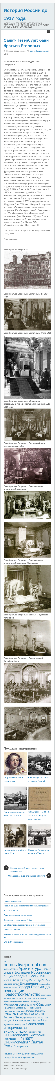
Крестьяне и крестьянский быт (18, 920)
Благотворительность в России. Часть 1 (14, 814)
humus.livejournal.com (40, 51)
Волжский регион (10, 988)
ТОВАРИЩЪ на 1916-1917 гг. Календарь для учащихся (39, 815)
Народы (7, 1057)
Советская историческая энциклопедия (24, 1027)
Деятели (26, 1054)
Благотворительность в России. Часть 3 (39, 779)
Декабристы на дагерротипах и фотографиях (24, 925)
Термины (8, 1054)
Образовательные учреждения (18, 915)
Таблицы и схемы (12, 930)
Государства (37, 1054)
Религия (30, 1011)
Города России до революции (27, 989)
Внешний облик (44, 984)
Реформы (40, 1011)
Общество (43, 1004)
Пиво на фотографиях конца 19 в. (15, 852)
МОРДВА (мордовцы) (13, 942)
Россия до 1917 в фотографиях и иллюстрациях (26, 906)
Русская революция (31, 1017)
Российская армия (31, 1014)
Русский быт (40, 1020)
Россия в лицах (11, 910)
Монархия (11, 1004)
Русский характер (12, 1024)
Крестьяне (13, 1001)
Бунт (48, 980)
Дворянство (46, 995)
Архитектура (29, 968)
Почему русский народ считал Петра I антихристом (25, 869)
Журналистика (9, 998)
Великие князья (11, 984)
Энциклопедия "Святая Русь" (23, 1044)
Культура (35, 1001)
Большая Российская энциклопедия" (27, 974)
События (17, 1054)
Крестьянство (24, 1001)
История (31, 998)
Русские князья (22, 1020)
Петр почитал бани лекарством (13, 779)
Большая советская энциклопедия (24, 978)
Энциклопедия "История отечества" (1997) (24, 1037)
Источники (17, 1057)
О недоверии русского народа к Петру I (29, 875)
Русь (24, 1025)
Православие (35, 1008)
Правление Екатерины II (16, 1008)
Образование (27, 1004)
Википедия (29, 983)
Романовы (11, 1014)
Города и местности (13, 901)
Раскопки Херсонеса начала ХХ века (38, 852)
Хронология (28, 1057)
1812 (6, 961)
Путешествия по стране (15, 1011)
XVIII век (7, 969)
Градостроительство (22, 994)
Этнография (21, 1046)
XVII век (14, 969)
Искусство (21, 998)
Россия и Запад (13, 1017)
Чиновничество (34, 1032)
